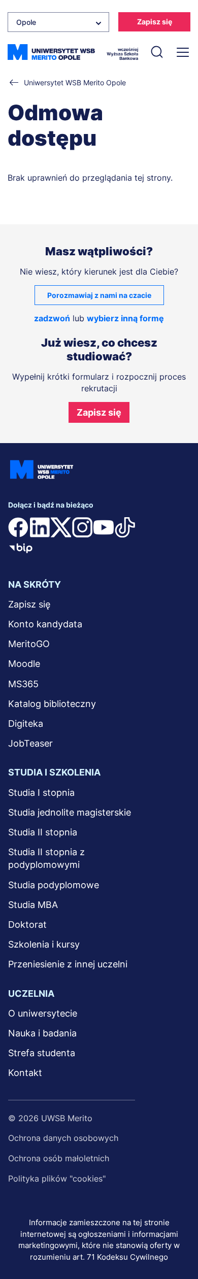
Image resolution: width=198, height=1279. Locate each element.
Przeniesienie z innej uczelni (67, 964)
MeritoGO (29, 643)
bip (21, 547)
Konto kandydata (45, 624)
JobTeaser (30, 743)
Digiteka (25, 723)
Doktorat (27, 924)
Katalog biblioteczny (52, 703)
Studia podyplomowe (53, 885)
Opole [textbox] (26, 22)
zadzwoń (52, 318)
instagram (82, 527)
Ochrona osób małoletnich (58, 1158)
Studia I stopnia (41, 792)
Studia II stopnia (42, 832)
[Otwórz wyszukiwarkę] (156, 52)
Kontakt (25, 1072)
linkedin (39, 527)
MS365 (23, 684)
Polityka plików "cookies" (57, 1178)
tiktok (125, 527)
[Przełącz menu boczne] (182, 52)
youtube (103, 527)
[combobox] (58, 22)
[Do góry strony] (177, 1242)
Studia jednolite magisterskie (69, 812)
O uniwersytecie (42, 1013)
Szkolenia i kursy (44, 944)
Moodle (24, 663)
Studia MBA (33, 904)
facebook (18, 527)
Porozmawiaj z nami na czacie (99, 295)
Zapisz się (154, 21)
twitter (61, 527)
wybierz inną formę (125, 318)
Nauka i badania (42, 1033)
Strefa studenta (41, 1053)
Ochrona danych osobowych (63, 1138)
